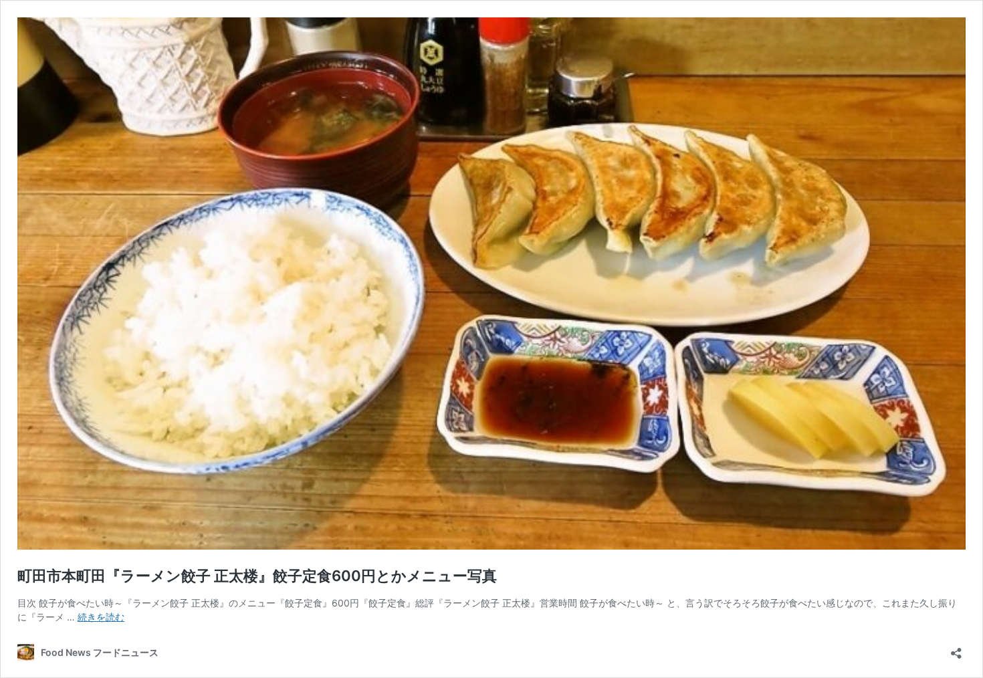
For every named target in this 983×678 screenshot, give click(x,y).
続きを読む (101, 617)
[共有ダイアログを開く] (956, 649)
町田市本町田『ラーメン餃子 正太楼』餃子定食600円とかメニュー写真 (257, 575)
